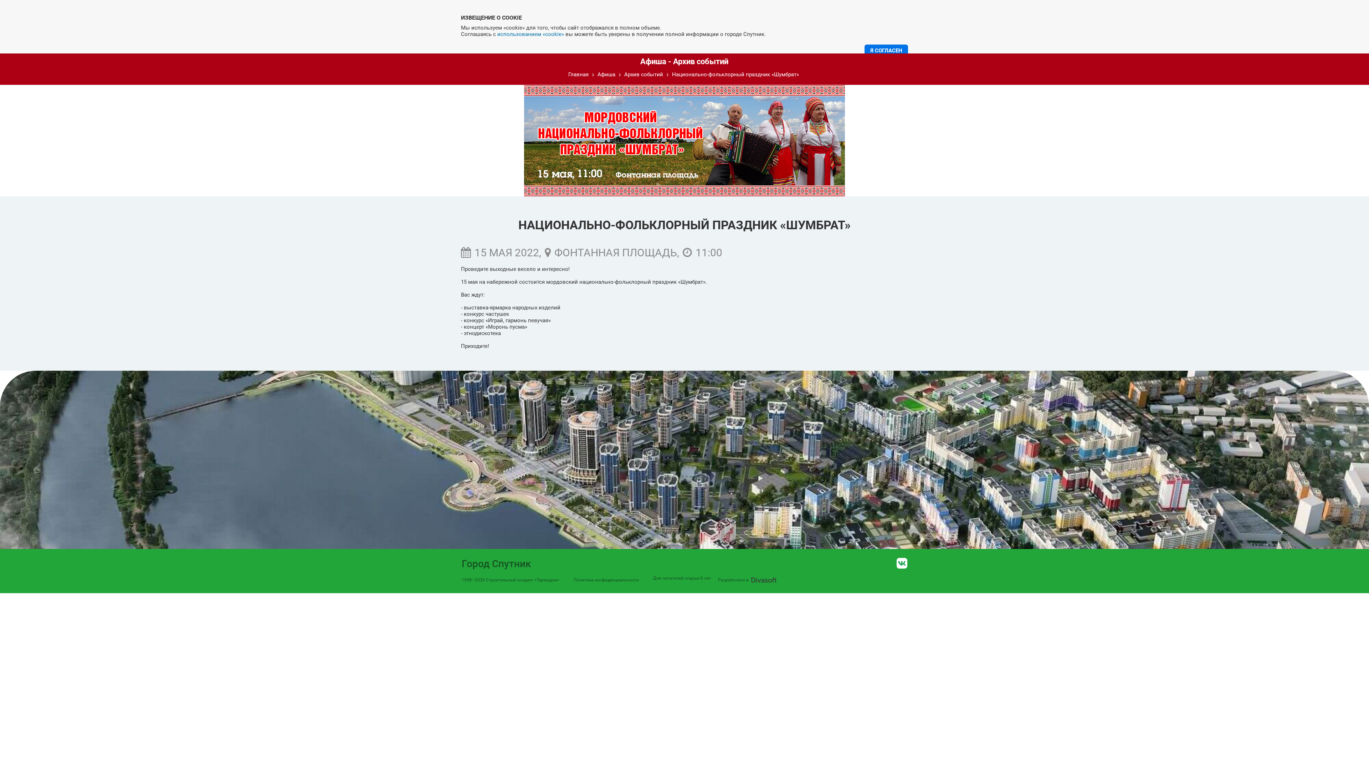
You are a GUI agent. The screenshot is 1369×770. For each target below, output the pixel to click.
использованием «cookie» (530, 34)
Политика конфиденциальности (606, 580)
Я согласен (886, 50)
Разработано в (733, 580)
